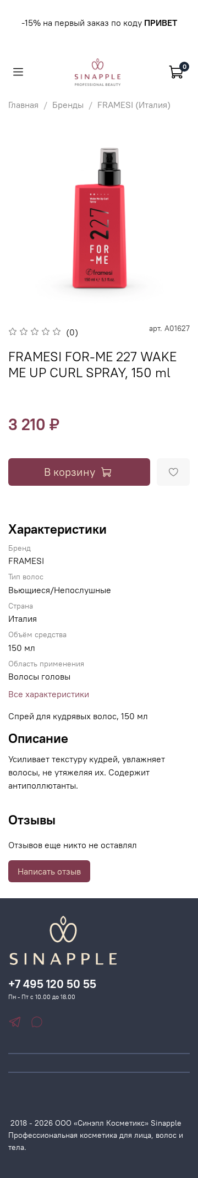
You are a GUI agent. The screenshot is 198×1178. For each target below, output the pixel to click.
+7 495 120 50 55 (52, 983)
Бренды (68, 104)
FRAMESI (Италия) (133, 104)
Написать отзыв (49, 871)
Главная (23, 104)
